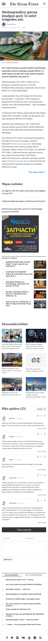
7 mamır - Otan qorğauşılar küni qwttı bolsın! (23, 624)
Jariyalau (7, 559)
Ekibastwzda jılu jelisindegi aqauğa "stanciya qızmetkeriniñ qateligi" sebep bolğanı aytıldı (36, 396)
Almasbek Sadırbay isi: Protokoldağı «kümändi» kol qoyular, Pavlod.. (17, 284)
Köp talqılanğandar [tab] (33, 575)
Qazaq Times (11, 24)
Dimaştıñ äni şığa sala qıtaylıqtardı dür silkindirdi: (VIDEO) (25, 615)
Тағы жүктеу (24, 529)
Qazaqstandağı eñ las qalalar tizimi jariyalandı (23, 594)
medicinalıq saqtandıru (21, 143)
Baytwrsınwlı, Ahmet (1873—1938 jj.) (20, 580)
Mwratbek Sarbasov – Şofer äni (18, 589)
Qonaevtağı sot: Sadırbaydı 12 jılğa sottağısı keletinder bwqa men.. (18, 304)
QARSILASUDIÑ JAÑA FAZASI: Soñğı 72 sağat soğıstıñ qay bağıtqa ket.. (18, 264)
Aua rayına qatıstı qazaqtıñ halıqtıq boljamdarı (24, 584)
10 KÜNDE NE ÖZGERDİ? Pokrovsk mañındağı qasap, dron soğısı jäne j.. (19, 274)
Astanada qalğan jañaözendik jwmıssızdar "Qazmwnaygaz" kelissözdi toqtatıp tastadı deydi (12, 347)
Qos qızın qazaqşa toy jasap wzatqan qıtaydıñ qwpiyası (23, 605)
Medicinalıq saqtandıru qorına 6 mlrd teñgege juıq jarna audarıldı (22, 210)
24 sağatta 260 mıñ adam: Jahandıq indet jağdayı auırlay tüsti (24, 192)
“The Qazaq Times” (37, 172)
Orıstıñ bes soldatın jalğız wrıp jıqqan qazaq (23, 599)
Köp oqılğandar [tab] (11, 575)
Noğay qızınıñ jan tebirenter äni (18, 609)
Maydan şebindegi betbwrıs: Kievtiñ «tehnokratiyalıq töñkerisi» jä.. (17, 294)
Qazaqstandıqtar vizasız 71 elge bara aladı (22, 620)
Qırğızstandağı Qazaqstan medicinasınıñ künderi (23, 201)
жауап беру (41, 428)
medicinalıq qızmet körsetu (18, 161)
